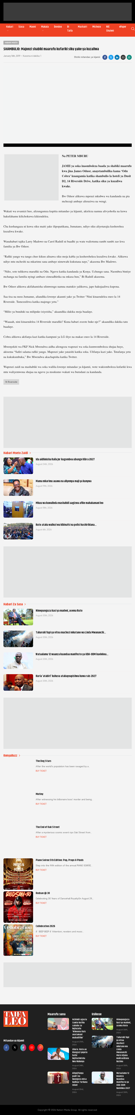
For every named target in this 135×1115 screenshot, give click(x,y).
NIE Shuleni (110, 28)
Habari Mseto (11, 42)
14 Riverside (11, 381)
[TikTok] (23, 1047)
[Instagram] (40, 1047)
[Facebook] (104, 57)
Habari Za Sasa (13, 604)
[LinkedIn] (117, 57)
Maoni (32, 26)
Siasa (21, 26)
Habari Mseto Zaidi (15, 453)
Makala (45, 26)
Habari (9, 26)
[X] (110, 57)
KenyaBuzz (10, 755)
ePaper (122, 26)
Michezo (96, 26)
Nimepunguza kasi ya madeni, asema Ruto (123, 1022)
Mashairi (82, 26)
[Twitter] (15, 1047)
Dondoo (58, 26)
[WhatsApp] (129, 57)
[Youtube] (31, 1047)
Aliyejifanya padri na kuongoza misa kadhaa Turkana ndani (79, 1079)
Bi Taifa (70, 28)
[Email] (123, 57)
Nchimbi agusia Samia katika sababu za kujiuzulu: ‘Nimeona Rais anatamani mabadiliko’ (79, 1028)
